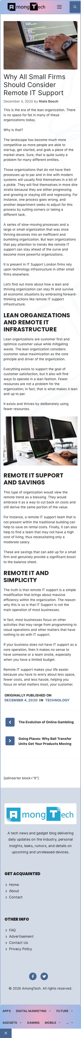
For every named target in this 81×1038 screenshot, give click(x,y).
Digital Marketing (31, 1011)
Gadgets (10, 1023)
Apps (7, 1011)
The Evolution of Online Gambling (46, 722)
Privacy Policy (20, 949)
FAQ (12, 930)
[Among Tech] (26, 7)
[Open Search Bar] (75, 7)
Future (62, 1011)
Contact (16, 897)
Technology (57, 700)
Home (14, 885)
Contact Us (18, 943)
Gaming (33, 1023)
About (14, 891)
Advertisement (21, 936)
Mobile (50, 1023)
